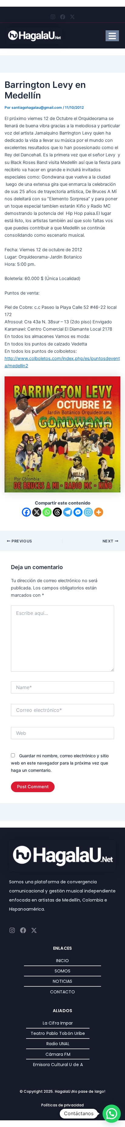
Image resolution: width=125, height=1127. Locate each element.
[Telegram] (67, 512)
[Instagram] (88, 512)
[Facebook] (26, 512)
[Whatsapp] (47, 512)
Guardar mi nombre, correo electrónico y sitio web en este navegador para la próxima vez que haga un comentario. (60, 763)
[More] (98, 512)
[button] (112, 1114)
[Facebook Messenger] (78, 512)
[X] (36, 512)
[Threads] (57, 512)
